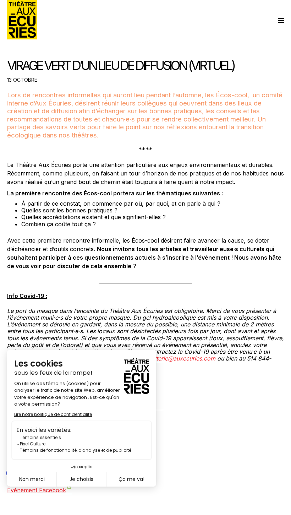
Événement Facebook (36, 490)
